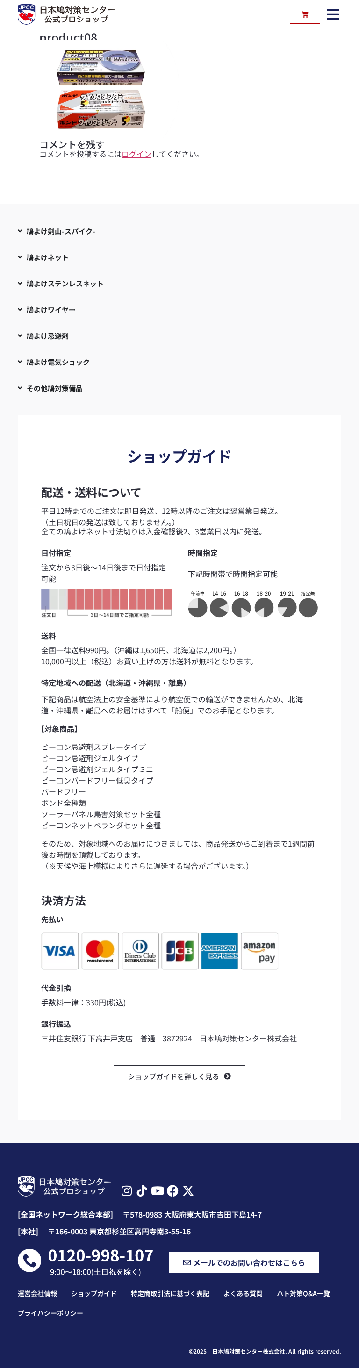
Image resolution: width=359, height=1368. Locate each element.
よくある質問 (243, 1293)
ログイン (136, 153)
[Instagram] (126, 1191)
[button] (333, 14)
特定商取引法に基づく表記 (170, 1293)
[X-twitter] (188, 1191)
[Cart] (305, 14)
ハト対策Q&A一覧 (303, 1293)
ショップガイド (94, 1293)
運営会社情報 (37, 1293)
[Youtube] (157, 1191)
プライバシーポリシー (50, 1313)
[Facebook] (173, 1191)
